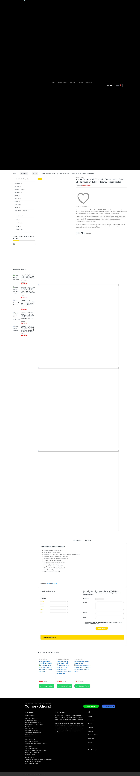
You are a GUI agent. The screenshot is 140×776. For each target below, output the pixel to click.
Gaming (17, 195)
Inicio (14, 173)
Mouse (35, 173)
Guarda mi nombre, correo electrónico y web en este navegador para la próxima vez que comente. (103, 622)
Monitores (18, 204)
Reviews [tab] (88, 540)
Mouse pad (19, 229)
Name (85, 612)
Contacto (72, 82)
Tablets (90, 742)
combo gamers (65, 659)
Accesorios (24, 173)
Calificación (86, 598)
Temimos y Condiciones (85, 82)
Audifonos (82, 659)
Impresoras (91, 738)
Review (85, 602)
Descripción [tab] (77, 540)
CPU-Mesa (18, 192)
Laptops (18, 198)
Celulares (18, 186)
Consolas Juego (19, 189)
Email (85, 617)
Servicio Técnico (92, 746)
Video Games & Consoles (22, 210)
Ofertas (53, 82)
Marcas (17, 201)
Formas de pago (62, 82)
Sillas (18, 219)
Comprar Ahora (46, 686)
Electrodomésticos (93, 734)
